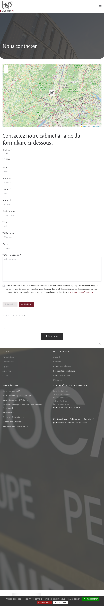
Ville (5, 222)
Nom (6, 167)
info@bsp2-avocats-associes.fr (66, 407)
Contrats (57, 361)
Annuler (26, 304)
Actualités (7, 371)
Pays (5, 244)
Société (7, 200)
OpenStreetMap (95, 126)
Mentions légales (60, 419)
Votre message (12, 255)
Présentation (8, 357)
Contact (53, 336)
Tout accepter (91, 599)
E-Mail (7, 189)
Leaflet (84, 126)
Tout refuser (45, 602)
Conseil (56, 357)
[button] (100, 6)
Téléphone (9, 233)
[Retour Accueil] (7, 6)
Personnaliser (61, 602)
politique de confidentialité (81, 292)
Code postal (9, 211)
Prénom (8, 178)
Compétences (8, 361)
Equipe (5, 366)
